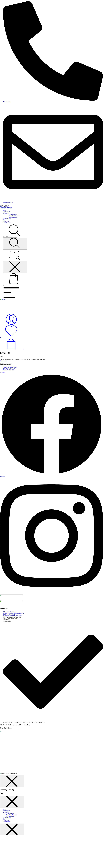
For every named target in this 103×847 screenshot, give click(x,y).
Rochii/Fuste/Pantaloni (14, 215)
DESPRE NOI (6, 211)
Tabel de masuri (7, 218)
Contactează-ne (6, 222)
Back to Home (3, 360)
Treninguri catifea (13, 217)
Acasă (4, 210)
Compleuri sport (13, 214)
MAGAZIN (6, 213)
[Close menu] (15, 267)
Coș (4, 219)
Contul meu (6, 221)
